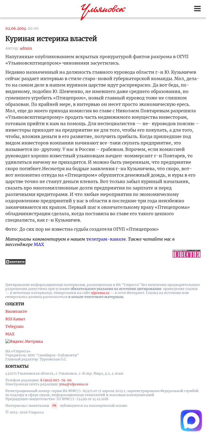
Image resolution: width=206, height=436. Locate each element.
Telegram (14, 326)
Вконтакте (16, 311)
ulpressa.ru (100, 293)
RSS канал (15, 318)
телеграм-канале (106, 239)
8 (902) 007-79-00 (56, 380)
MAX (39, 244)
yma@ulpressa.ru (73, 384)
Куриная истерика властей (51, 39)
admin (26, 48)
